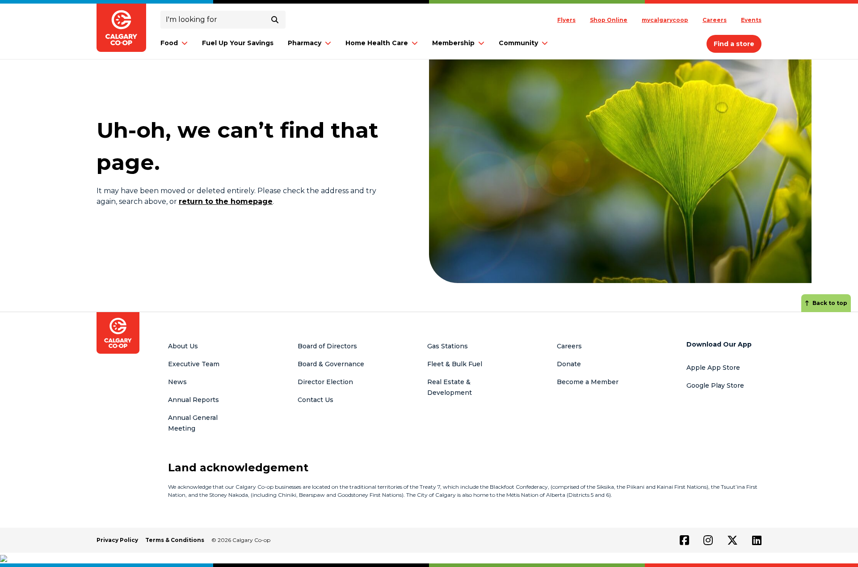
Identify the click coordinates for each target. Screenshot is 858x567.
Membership (453, 43)
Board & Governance (331, 364)
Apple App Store (713, 368)
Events (751, 20)
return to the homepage (226, 201)
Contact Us (315, 400)
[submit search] (274, 20)
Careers (714, 20)
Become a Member (587, 382)
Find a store (734, 44)
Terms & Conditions (174, 540)
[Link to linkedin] (756, 540)
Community (518, 43)
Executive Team (193, 364)
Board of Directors (327, 346)
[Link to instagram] (708, 540)
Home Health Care (376, 43)
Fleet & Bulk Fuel (454, 364)
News (177, 382)
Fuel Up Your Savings (237, 43)
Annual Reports (193, 400)
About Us (183, 346)
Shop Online (608, 20)
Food (169, 43)
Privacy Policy (117, 540)
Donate (569, 364)
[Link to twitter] (732, 540)
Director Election (325, 382)
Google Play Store (715, 385)
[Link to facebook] (684, 540)
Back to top (829, 303)
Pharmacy (304, 43)
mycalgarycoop (665, 20)
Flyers (566, 20)
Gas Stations (447, 346)
